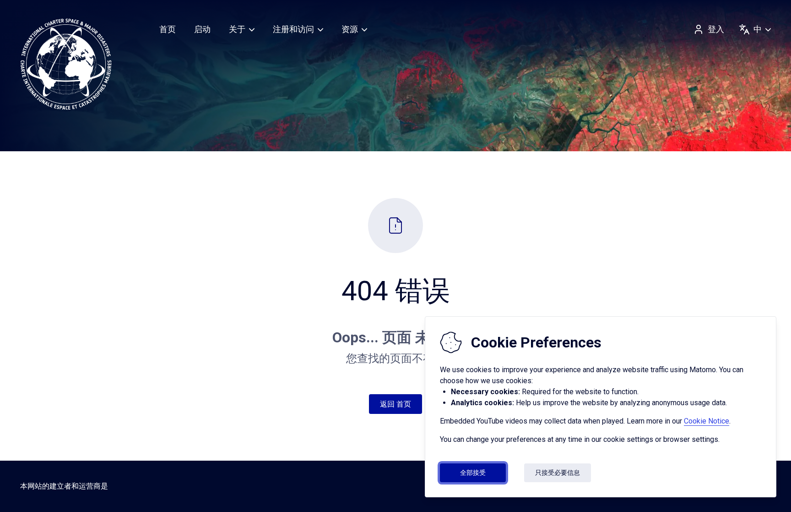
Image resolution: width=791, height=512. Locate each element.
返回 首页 (395, 404)
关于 (237, 29)
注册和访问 (293, 29)
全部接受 (473, 472)
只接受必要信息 (557, 472)
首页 (167, 29)
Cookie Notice (706, 421)
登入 (716, 29)
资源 (349, 29)
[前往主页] (66, 64)
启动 (202, 29)
